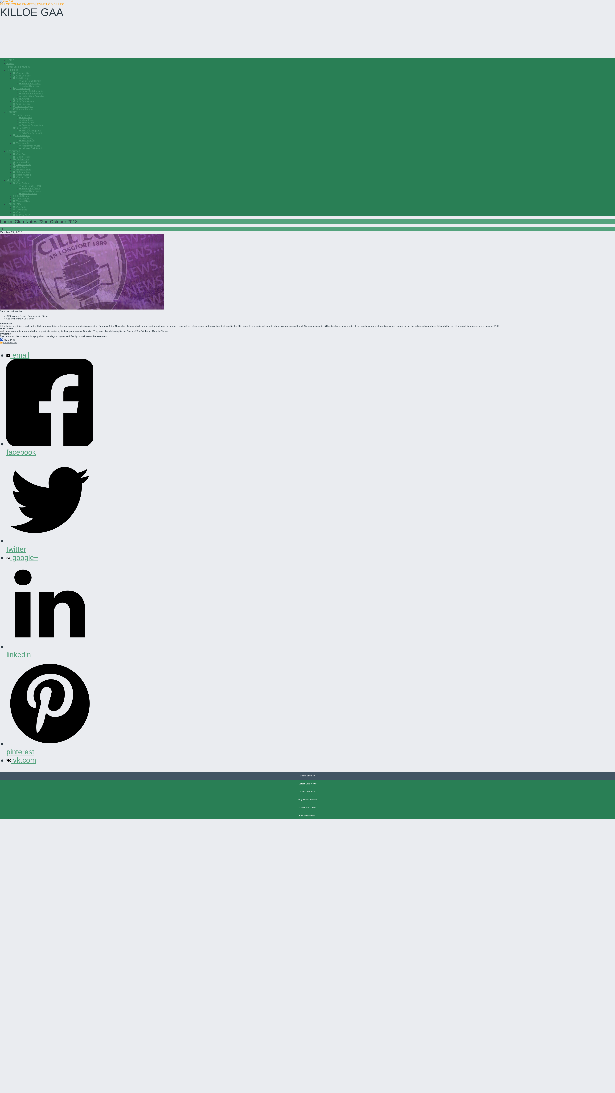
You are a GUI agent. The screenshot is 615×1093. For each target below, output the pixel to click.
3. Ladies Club (10, 342)
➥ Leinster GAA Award (30, 148)
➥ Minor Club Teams (29, 188)
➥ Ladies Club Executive (31, 96)
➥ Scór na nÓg (27, 140)
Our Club (12, 70)
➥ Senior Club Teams (30, 185)
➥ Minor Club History (30, 83)
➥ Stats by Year (27, 122)
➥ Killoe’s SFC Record (30, 133)
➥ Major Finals (26, 120)
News (10, 63)
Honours (11, 111)
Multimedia (13, 180)
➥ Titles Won (25, 117)
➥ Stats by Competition (31, 125)
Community (13, 204)
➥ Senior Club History (30, 81)
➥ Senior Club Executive (31, 91)
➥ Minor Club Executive (31, 93)
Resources (13, 151)
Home (10, 60)
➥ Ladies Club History (30, 86)
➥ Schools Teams (28, 193)
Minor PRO (9, 340)
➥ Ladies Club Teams (30, 191)
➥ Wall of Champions (30, 130)
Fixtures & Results (18, 66)
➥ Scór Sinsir (26, 138)
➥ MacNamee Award (29, 145)
